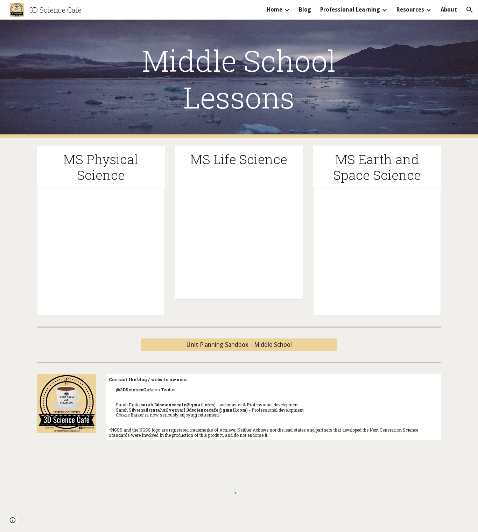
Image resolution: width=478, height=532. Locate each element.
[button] (469, 9)
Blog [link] (305, 9)
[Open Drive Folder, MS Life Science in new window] (290, 181)
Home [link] (274, 9)
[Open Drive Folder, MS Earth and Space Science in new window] (428, 197)
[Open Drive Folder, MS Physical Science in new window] (151, 197)
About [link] (449, 9)
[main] (239, 78)
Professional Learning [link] (350, 9)
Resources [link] (410, 9)
